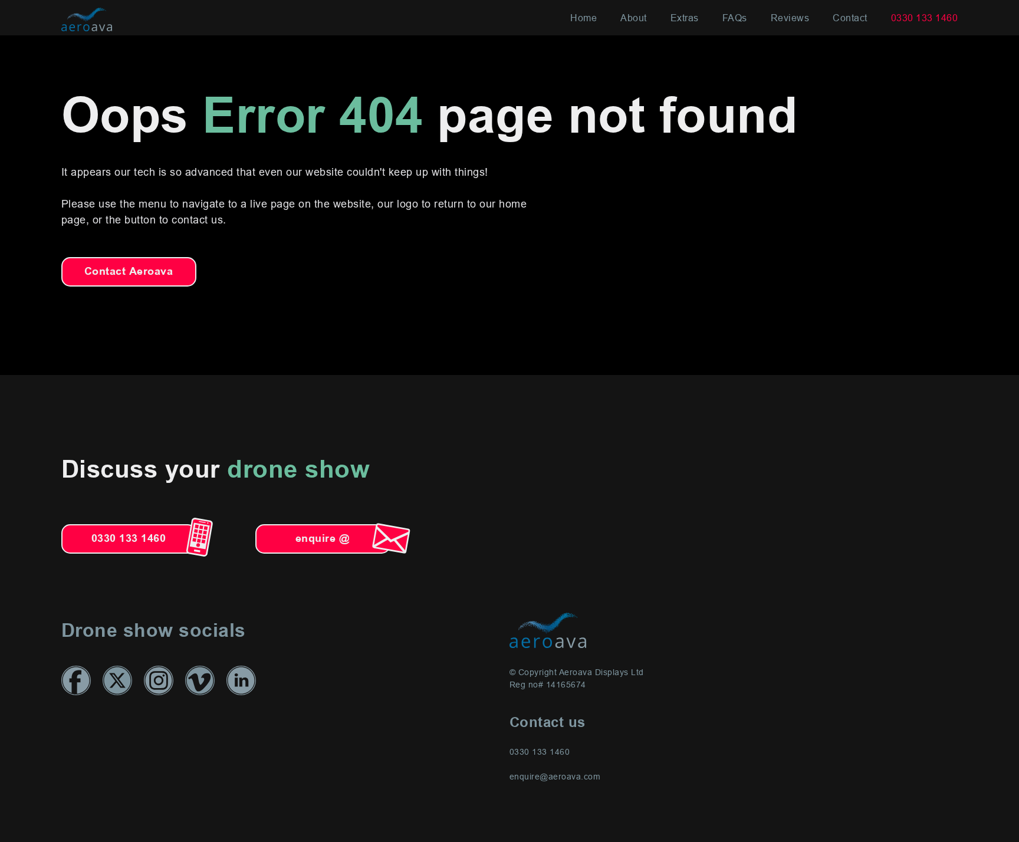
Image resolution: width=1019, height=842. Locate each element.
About (633, 17)
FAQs (734, 17)
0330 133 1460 (924, 17)
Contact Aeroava (128, 271)
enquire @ (322, 538)
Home (583, 17)
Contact (850, 17)
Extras (684, 17)
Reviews (790, 17)
